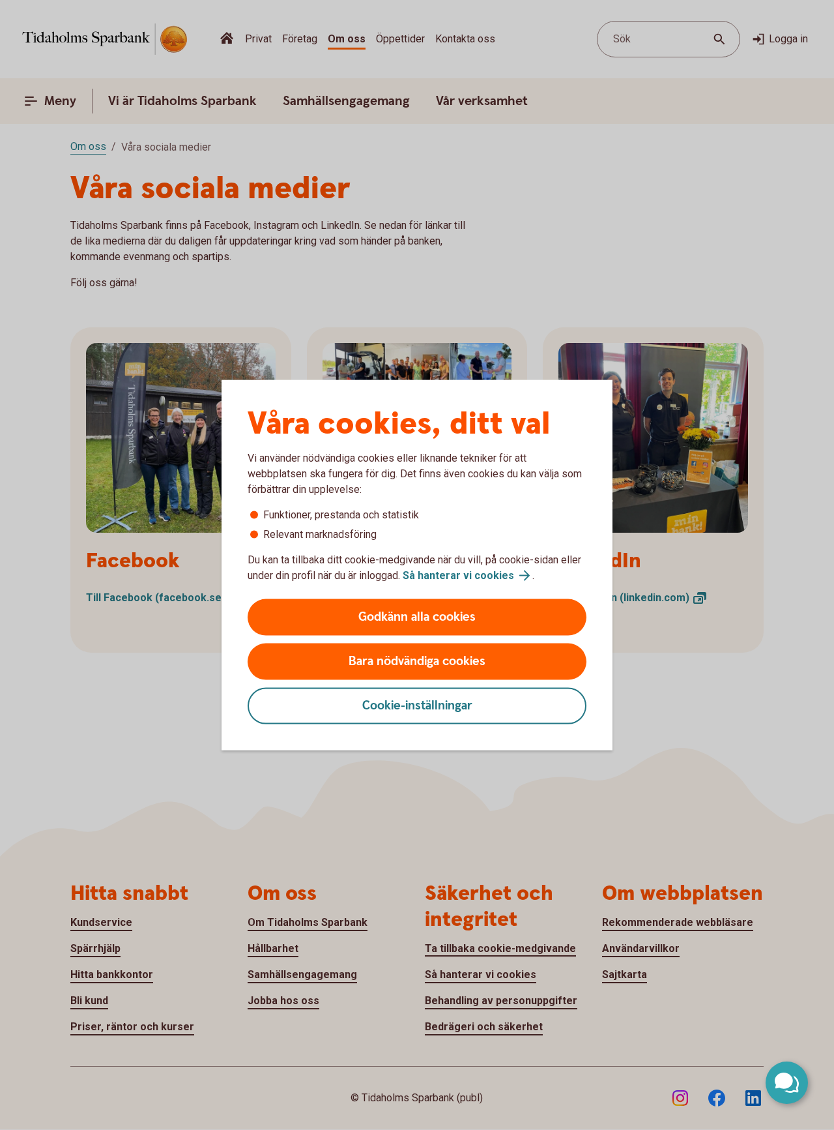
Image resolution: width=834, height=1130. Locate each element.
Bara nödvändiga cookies (417, 661)
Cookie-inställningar (417, 706)
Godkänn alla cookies (417, 617)
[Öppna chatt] (787, 1083)
